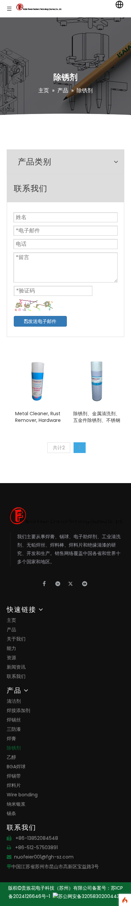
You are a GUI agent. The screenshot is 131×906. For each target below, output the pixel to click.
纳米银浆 (16, 804)
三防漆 (14, 729)
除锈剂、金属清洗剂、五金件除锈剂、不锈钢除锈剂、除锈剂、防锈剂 (96, 417)
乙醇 (11, 757)
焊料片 (14, 785)
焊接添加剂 (18, 710)
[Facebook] (46, 583)
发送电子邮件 (42, 321)
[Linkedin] (60, 583)
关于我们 (16, 639)
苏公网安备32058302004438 (90, 896)
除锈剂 (14, 748)
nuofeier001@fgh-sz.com (44, 857)
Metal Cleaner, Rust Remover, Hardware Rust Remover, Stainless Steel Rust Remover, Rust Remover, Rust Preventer (38, 417)
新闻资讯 (16, 667)
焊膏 (11, 738)
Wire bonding (22, 794)
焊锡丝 (14, 719)
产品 (11, 629)
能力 (11, 648)
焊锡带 (14, 776)
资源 (11, 657)
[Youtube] (85, 583)
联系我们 (16, 676)
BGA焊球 (16, 766)
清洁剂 (14, 701)
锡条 (11, 813)
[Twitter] (73, 583)
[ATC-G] (37, 381)
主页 (11, 620)
